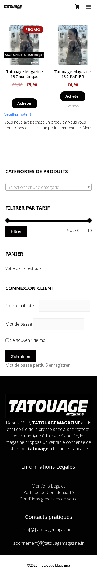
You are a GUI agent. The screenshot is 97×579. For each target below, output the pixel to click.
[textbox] (48, 187)
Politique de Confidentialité (48, 492)
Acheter (24, 103)
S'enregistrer (58, 365)
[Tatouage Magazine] (13, 6)
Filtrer (16, 231)
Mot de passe (18, 324)
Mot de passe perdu (24, 365)
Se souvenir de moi (27, 340)
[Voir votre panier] (77, 6)
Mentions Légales (49, 486)
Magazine (62, 565)
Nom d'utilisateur (21, 306)
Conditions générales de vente (49, 499)
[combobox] (48, 187)
